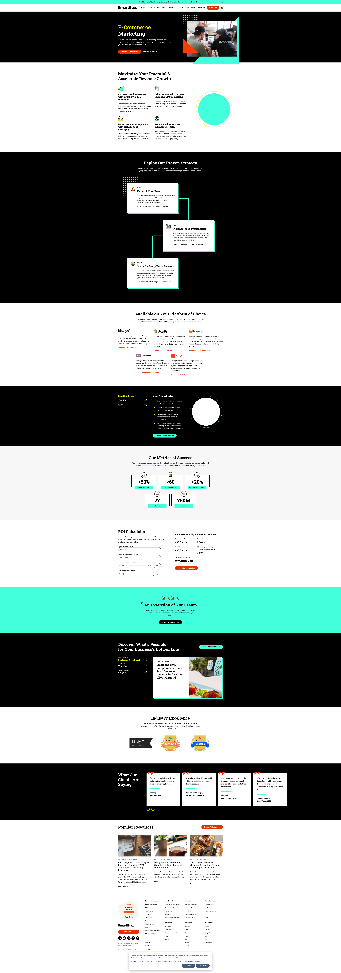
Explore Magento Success (199, 350)
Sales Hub (148, 914)
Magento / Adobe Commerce (174, 933)
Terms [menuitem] (125, 949)
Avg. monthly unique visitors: (128, 554)
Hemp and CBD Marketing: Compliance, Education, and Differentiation (168, 865)
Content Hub (148, 921)
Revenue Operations (191, 914)
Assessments (209, 946)
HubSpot (167, 939)
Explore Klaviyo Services (127, 348)
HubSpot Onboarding (151, 904)
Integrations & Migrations (152, 930)
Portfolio (207, 908)
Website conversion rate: (127, 570)
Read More (195, 2)
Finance (187, 939)
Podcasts (207, 939)
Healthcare (188, 926)
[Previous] (148, 809)
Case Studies (209, 904)
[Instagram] (129, 938)
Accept (188, 965)
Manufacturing (189, 933)
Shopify (167, 936)
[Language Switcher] (222, 8)
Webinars (207, 936)
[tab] (132, 396)
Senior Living (188, 929)
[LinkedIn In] (120, 938)
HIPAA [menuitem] (129, 949)
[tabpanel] (188, 416)
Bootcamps (208, 942)
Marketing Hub (149, 911)
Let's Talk (213, 8)
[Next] (153, 809)
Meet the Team (149, 946)
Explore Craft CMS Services (181, 375)
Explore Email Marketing (165, 435)
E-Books (207, 929)
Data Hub (147, 927)
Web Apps (168, 914)
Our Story (148, 942)
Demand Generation (191, 904)
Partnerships (148, 949)
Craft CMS (168, 929)
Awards (207, 914)
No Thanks (203, 965)
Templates (208, 933)
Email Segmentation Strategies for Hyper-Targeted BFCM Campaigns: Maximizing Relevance (133, 866)
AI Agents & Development (172, 904)
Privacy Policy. (175, 958)
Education (188, 946)
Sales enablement (190, 908)
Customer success (190, 917)
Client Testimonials (210, 911)
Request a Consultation (130, 52)
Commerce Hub (149, 924)
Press (206, 917)
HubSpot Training (150, 933)
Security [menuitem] (134, 949)
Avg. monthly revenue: (126, 546)
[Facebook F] (133, 938)
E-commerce (169, 911)
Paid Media (188, 911)
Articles (207, 926)
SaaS (186, 936)
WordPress (168, 926)
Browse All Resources (212, 827)
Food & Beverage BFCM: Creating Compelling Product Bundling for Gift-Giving (204, 865)
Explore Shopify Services (163, 350)
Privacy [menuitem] (120, 949)
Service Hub (148, 917)
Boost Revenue (128, 932)
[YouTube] (124, 938)
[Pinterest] (137, 938)
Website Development (171, 908)
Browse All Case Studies (211, 647)
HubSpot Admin (149, 908)
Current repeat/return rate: (128, 562)
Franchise (187, 942)
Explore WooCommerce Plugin (147, 372)
